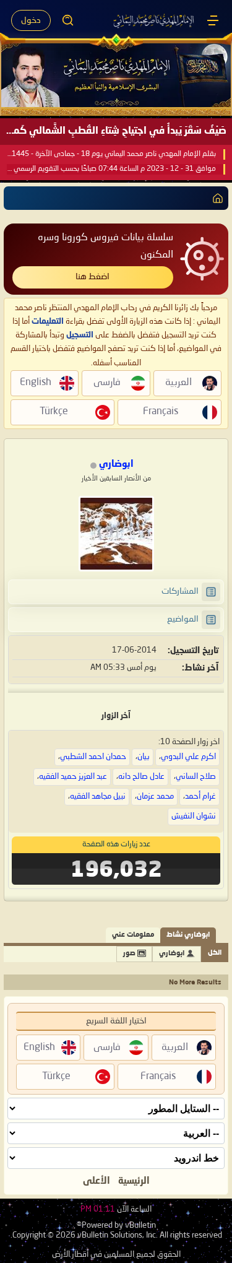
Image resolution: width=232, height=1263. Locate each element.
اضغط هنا (92, 276)
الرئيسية (134, 1181)
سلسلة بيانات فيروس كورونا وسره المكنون (105, 246)
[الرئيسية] (212, 20)
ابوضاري (171, 953)
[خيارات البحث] (68, 20)
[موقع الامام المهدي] (154, 20)
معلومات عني (133, 935)
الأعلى (96, 1181)
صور (129, 953)
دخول (31, 20)
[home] (215, 198)
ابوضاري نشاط (188, 935)
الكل (214, 953)
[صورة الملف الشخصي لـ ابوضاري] (116, 533)
